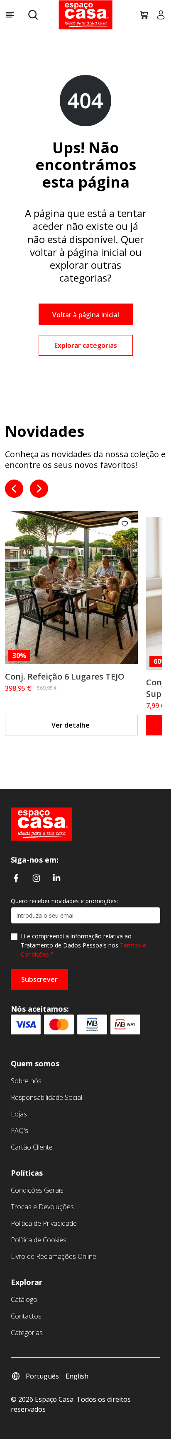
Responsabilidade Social (46, 1097)
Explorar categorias (85, 345)
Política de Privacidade (44, 1223)
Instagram (36, 877)
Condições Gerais (37, 1190)
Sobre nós (26, 1080)
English (77, 1376)
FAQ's (19, 1130)
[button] (125, 523)
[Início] (41, 823)
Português (42, 1376)
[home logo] (85, 14)
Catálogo (24, 1299)
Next (39, 489)
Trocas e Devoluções (42, 1206)
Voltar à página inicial (85, 314)
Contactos (26, 1316)
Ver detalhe (70, 725)
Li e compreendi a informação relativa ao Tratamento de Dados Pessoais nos (83, 945)
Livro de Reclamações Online (53, 1256)
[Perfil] (157, 15)
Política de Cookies (38, 1239)
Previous (14, 489)
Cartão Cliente (32, 1147)
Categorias (27, 1332)
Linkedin (56, 877)
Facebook (16, 877)
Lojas (19, 1113)
